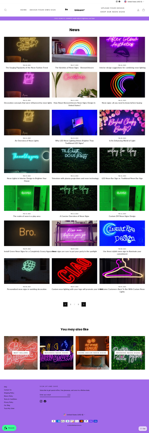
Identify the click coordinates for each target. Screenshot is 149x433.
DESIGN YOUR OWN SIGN (43, 10)
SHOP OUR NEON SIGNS (112, 12)
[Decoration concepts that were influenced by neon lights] (27, 85)
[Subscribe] (69, 395)
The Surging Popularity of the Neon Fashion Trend (27, 68)
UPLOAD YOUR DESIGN (113, 8)
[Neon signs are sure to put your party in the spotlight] (74, 233)
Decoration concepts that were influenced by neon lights (28, 103)
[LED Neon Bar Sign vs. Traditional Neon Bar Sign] (122, 160)
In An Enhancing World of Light (122, 141)
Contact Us (7, 390)
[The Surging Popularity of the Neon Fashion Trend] (27, 49)
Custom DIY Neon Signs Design (122, 216)
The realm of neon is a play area (26, 216)
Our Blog (7, 405)
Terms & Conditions (10, 399)
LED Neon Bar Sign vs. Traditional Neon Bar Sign (122, 178)
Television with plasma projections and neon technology (75, 178)
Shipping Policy (9, 393)
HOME (23, 10)
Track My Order (9, 408)
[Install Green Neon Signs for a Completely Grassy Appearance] (27, 233)
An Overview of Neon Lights (27, 141)
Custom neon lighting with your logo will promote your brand (77, 289)
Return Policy (8, 396)
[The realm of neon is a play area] (27, 198)
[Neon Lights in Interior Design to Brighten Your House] (27, 160)
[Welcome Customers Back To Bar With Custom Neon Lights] (122, 271)
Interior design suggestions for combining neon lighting (122, 68)
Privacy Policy (8, 402)
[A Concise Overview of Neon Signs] (74, 198)
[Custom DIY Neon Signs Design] (122, 198)
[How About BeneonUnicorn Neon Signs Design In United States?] (74, 85)
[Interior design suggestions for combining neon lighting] (122, 49)
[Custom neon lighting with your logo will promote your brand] (74, 271)
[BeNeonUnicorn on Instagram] (41, 401)
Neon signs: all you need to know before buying (122, 103)
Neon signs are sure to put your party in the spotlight (74, 251)
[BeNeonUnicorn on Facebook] (45, 401)
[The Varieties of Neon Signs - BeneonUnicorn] (74, 49)
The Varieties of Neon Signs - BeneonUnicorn (74, 68)
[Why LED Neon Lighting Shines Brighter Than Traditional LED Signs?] (74, 122)
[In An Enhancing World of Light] (122, 122)
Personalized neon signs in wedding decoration (27, 289)
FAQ (5, 387)
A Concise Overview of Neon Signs (74, 216)
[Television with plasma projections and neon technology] (74, 160)
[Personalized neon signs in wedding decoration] (27, 271)
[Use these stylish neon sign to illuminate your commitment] (122, 233)
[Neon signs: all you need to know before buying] (122, 85)
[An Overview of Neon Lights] (27, 122)
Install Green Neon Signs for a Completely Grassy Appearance (30, 251)
